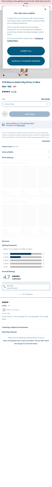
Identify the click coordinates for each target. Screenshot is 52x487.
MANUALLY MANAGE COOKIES (26, 61)
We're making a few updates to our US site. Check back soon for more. (26, 2)
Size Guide (45, 99)
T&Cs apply (21, 125)
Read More (46, 141)
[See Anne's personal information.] (9, 306)
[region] (26, 37)
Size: (3, 99)
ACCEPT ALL (25, 51)
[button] (3, 75)
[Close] (45, 9)
